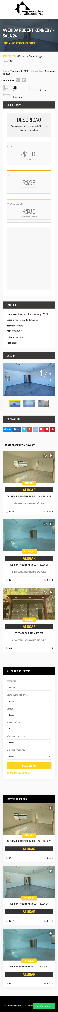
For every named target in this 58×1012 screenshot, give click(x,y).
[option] (29, 379)
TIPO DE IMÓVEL (13, 723)
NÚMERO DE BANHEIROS (17, 750)
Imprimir (10, 80)
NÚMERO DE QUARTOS (16, 736)
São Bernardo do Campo (23, 43)
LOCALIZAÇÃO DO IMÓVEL (17, 695)
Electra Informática (31, 1005)
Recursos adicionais (19, 773)
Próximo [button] (50, 379)
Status (10, 709)
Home (5, 43)
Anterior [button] (7, 379)
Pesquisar (11, 681)
